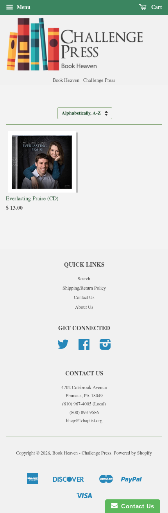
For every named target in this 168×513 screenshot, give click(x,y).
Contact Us (84, 297)
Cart (156, 7)
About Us (84, 307)
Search (84, 278)
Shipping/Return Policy (84, 288)
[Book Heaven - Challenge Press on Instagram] (105, 347)
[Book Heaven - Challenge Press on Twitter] (63, 347)
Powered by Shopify (133, 452)
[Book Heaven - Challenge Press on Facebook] (84, 347)
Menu (22, 7)
